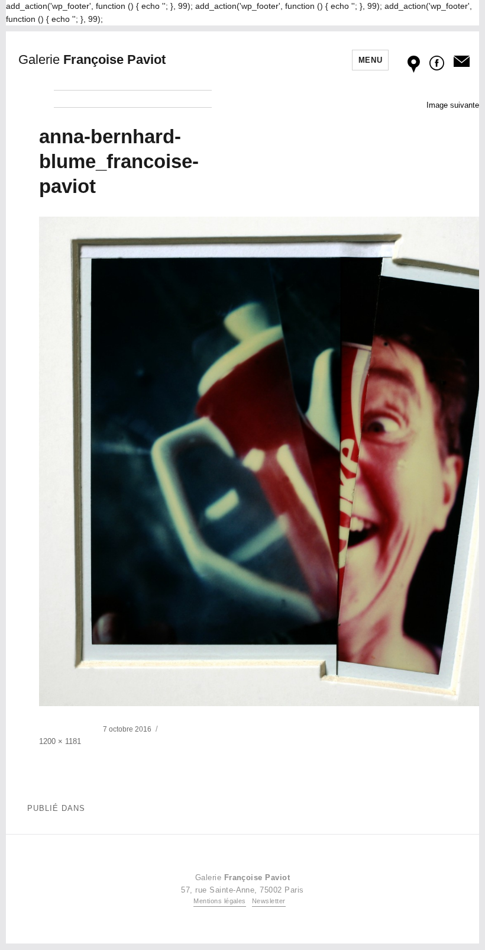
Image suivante (452, 105)
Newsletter (269, 900)
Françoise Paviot (92, 59)
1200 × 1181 (60, 741)
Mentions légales (219, 900)
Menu (370, 60)
